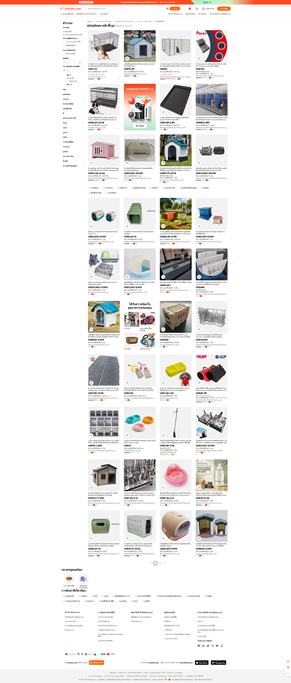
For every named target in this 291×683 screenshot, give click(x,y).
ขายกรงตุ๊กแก (112, 193)
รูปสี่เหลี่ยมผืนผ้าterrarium (123, 596)
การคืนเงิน (168, 630)
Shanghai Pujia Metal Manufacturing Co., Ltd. (211, 127)
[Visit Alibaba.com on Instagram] (212, 645)
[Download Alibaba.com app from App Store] (202, 662)
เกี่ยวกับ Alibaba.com (72, 612)
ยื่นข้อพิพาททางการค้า (172, 626)
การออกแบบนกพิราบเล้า (72, 601)
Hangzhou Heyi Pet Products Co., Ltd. (209, 400)
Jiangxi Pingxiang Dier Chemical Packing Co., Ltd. (212, 294)
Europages (178, 673)
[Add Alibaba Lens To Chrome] (96, 662)
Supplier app (154, 662)
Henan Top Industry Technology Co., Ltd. (174, 290)
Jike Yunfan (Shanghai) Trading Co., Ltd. (101, 450)
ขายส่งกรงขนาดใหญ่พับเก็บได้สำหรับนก (169, 596)
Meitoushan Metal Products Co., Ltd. (173, 127)
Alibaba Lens (72, 662)
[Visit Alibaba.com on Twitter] (208, 645)
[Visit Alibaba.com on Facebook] (199, 645)
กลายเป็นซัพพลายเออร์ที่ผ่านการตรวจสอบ (211, 631)
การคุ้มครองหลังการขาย (106, 630)
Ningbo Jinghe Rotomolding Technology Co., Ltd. (140, 241)
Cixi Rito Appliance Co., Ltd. (169, 344)
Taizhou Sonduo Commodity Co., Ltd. (101, 241)
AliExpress (113, 673)
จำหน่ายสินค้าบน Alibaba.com (208, 617)
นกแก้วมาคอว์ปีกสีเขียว (144, 596)
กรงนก (96, 596)
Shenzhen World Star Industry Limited (209, 450)
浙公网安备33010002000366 (182, 680)
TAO (163, 673)
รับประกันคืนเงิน (103, 621)
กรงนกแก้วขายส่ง (170, 188)
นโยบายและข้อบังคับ (105, 641)
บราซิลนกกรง (95, 188)
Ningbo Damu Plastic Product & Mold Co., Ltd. (140, 398)
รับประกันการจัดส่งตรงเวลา (107, 626)
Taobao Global (155, 673)
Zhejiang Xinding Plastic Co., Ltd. (135, 74)
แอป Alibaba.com (186, 662)
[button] (167, 8)
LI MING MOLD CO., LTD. (132, 450)
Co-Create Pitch (70, 621)
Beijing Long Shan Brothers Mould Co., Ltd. (103, 178)
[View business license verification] (166, 679)
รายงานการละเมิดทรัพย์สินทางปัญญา (177, 634)
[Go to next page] (165, 563)
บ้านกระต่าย (109, 188)
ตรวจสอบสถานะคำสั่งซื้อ (206, 626)
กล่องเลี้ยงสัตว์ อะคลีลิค (107, 601)
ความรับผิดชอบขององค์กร (74, 626)
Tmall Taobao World (134, 673)
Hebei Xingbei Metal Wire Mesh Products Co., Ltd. (104, 398)
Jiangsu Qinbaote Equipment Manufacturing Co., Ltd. (212, 344)
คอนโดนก (206, 188)
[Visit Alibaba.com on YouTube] (217, 645)
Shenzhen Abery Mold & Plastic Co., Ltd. (210, 75)
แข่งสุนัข (209, 596)
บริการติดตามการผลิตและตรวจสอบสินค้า (110, 635)
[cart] (197, 9)
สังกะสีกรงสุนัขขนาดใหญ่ (189, 188)
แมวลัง (106, 596)
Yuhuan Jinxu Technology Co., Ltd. (172, 180)
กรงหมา (135, 601)
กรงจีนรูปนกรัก (69, 596)
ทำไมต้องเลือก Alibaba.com (74, 617)
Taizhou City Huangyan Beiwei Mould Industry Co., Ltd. (212, 178)
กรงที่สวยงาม (123, 188)
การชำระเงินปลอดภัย (105, 617)
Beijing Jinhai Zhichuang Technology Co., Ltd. (104, 503)
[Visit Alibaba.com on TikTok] (221, 645)
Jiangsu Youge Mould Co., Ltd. (98, 344)
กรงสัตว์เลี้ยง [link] (159, 21)
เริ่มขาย (200, 621)
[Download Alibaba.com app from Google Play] (218, 662)
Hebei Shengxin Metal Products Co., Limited (175, 77)
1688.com (122, 673)
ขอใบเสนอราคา (136, 621)
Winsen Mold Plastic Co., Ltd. (98, 292)
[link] (288, 661)
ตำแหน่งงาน (69, 630)
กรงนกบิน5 (84, 596)
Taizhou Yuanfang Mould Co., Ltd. (135, 292)
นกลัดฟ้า (147, 601)
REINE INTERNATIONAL (168, 452)
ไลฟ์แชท (167, 621)
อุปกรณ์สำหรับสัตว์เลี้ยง (104, 21)
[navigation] (73, 292)
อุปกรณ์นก (123, 601)
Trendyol (170, 673)
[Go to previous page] (151, 563)
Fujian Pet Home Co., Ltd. (96, 77)
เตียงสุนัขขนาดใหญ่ (139, 188)
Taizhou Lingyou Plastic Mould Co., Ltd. (137, 178)
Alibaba (89, 21)
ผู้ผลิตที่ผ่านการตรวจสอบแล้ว (141, 617)
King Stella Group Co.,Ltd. (169, 398)
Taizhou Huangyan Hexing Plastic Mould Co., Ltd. (140, 503)
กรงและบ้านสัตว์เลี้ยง (144, 21)
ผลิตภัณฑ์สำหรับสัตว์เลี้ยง (124, 21)
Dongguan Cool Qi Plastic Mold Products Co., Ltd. (176, 503)
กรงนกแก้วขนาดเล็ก (194, 596)
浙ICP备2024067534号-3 (203, 680)
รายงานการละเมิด (170, 638)
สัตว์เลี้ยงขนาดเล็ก (96, 193)
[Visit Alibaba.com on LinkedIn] (203, 645)
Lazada (145, 673)
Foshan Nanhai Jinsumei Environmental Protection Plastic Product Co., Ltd (176, 241)
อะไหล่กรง (155, 188)
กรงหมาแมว (90, 601)
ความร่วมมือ (202, 636)
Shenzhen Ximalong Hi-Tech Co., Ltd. (208, 503)
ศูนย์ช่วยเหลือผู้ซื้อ (170, 617)
